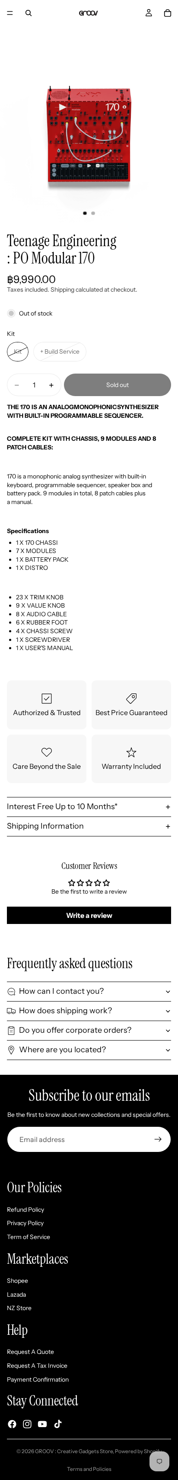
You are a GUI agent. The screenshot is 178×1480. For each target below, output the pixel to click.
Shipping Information (45, 826)
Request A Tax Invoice (37, 1365)
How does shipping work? (65, 1010)
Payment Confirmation (38, 1379)
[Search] (28, 13)
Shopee (17, 1281)
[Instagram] (27, 1424)
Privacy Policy (25, 1223)
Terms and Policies (89, 1469)
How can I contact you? (61, 991)
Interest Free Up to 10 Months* (62, 806)
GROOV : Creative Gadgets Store (74, 1451)
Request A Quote (30, 1352)
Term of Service (28, 1237)
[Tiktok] (58, 1424)
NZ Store (19, 1308)
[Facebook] (12, 1424)
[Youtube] (42, 1424)
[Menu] (10, 13)
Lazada (16, 1294)
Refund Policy (25, 1209)
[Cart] (167, 13)
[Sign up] (158, 1139)
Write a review (89, 915)
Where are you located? (62, 1049)
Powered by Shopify (138, 1451)
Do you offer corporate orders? (75, 1030)
